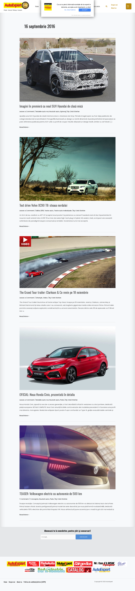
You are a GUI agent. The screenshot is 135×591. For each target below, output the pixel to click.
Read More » (24, 127)
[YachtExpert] (121, 563)
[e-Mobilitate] (51, 570)
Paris (62, 400)
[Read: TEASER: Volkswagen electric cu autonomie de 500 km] (67, 457)
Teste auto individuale (63, 210)
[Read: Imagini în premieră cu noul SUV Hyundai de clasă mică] (67, 70)
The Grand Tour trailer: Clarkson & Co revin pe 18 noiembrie (54, 292)
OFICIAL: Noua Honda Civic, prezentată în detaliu (47, 394)
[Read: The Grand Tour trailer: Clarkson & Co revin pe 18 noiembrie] (67, 262)
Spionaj (63, 111)
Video (45, 298)
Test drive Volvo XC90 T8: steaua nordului (43, 205)
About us (19, 582)
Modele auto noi (42, 111)
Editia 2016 (40, 210)
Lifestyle (39, 298)
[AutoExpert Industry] (101, 570)
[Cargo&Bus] (83, 563)
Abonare (84, 537)
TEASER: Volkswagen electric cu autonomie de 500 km (51, 493)
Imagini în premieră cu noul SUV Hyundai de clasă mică (51, 106)
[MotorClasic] (104, 563)
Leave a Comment (27, 111)
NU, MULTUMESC (70, 10)
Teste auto (49, 210)
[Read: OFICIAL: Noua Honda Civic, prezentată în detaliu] (67, 358)
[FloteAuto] (47, 563)
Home (5, 582)
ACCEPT (85, 10)
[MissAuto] (30, 570)
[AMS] (33, 563)
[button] (106, 6)
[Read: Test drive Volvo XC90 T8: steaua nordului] (67, 169)
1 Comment (24, 499)
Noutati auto (54, 111)
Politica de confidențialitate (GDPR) (35, 582)
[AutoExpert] (16, 563)
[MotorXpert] (64, 563)
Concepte (34, 499)
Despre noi (12, 582)
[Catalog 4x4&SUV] (78, 570)
